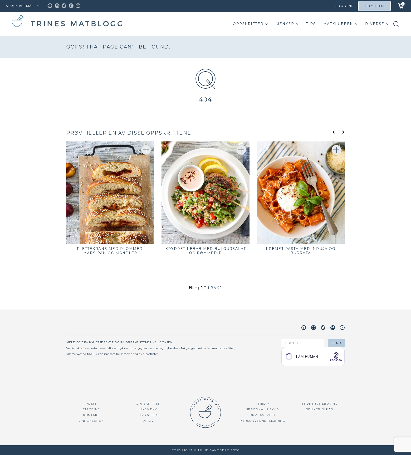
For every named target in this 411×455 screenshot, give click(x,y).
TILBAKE (213, 288)
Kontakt (91, 415)
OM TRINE (91, 409)
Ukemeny (148, 409)
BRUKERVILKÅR (319, 409)
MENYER (285, 24)
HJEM (91, 403)
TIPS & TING (148, 415)
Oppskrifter (248, 24)
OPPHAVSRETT (263, 415)
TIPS (311, 24)
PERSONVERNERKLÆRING (262, 420)
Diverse (374, 24)
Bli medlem (374, 6)
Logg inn (344, 6)
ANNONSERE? (91, 420)
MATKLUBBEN (338, 24)
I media (262, 403)
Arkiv (148, 420)
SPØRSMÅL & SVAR (262, 409)
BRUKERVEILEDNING (320, 403)
